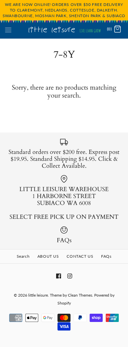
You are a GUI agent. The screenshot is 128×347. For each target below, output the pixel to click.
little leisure (38, 295)
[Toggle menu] (8, 29)
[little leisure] (64, 29)
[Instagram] (69, 276)
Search (23, 256)
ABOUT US (48, 256)
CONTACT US (80, 256)
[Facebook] (58, 276)
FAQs (106, 256)
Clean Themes (80, 295)
